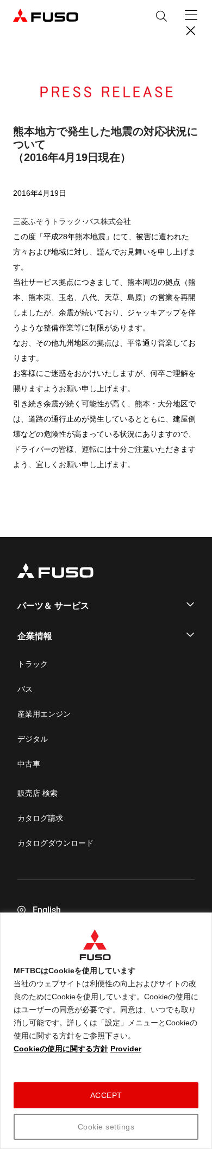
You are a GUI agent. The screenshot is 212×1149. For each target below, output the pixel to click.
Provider (125, 1048)
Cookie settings (106, 1126)
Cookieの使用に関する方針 (61, 1048)
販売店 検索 (37, 793)
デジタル (32, 739)
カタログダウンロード (55, 843)
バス (25, 689)
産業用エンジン (44, 714)
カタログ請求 (40, 818)
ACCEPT (106, 1095)
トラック (32, 664)
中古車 (28, 764)
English (47, 910)
